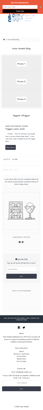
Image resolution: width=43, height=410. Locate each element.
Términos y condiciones (21, 354)
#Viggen (25, 126)
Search (21, 351)
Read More (11, 147)
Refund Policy (21, 359)
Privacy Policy (21, 356)
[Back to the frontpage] (4, 39)
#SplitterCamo (16, 126)
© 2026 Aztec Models (21, 406)
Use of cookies (21, 361)
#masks (7, 126)
